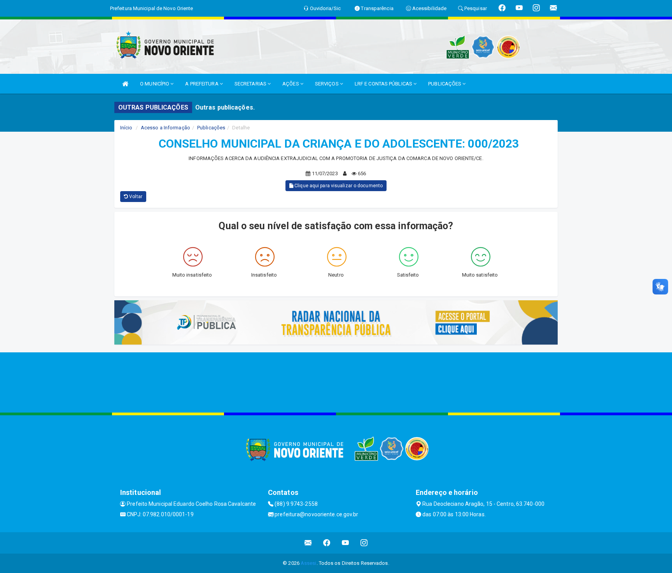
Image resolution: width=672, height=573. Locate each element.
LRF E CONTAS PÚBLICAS (384, 84)
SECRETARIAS (251, 84)
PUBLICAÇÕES (445, 84)
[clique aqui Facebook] (327, 543)
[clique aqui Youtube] (345, 543)
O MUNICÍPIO (155, 84)
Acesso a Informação (165, 128)
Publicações (211, 128)
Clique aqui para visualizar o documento (338, 185)
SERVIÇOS (327, 84)
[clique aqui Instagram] (364, 543)
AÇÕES (291, 84)
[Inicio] (125, 84)
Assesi (309, 563)
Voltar (135, 196)
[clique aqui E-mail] (308, 543)
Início (126, 128)
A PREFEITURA (202, 84)
